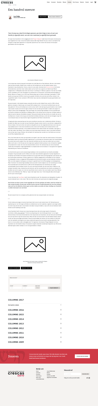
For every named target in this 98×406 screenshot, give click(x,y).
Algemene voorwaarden (52, 377)
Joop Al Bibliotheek (51, 371)
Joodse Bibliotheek (40, 379)
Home (48, 2)
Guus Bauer (21, 177)
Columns (69, 2)
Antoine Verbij (49, 87)
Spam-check (37, 285)
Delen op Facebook (14, 268)
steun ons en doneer (82, 356)
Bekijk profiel (43, 16)
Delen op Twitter (26, 268)
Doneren (82, 2)
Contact (87, 2)
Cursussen (53, 2)
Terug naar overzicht (55, 16)
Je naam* (11, 285)
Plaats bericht (54, 287)
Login (91, 2)
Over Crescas (76, 2)
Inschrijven (85, 374)
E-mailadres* (25, 285)
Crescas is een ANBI (51, 375)
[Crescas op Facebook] (87, 377)
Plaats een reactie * (13, 277)
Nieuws (64, 2)
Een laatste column (13, 305)
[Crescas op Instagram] (89, 377)
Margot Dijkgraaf (37, 39)
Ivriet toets (38, 377)
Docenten (59, 2)
